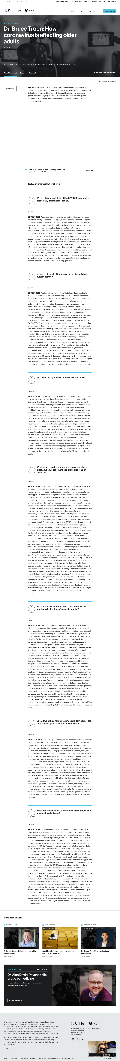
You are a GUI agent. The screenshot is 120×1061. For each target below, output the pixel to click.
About (94, 2)
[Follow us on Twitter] (73, 1039)
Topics (86, 2)
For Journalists (62, 2)
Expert (22, 73)
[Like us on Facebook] (78, 1039)
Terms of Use (24, 1058)
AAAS (5, 1058)
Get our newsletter (92, 11)
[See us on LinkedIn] (82, 1039)
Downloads (33, 73)
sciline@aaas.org (76, 1034)
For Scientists (76, 2)
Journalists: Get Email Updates (104, 73)
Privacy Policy (14, 1058)
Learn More (7, 1048)
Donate (80, 11)
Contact (32, 1058)
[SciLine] (20, 10)
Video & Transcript (10, 73)
